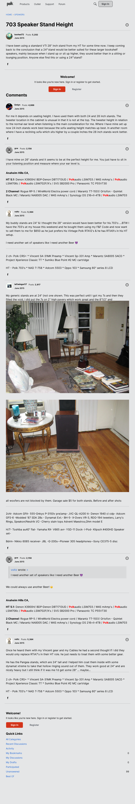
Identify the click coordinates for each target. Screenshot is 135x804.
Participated (12, 766)
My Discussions (14, 757)
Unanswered (67, 771)
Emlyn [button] (17, 105)
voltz (14, 569)
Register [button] (76, 89)
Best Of (10, 776)
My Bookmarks (67, 753)
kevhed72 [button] (19, 34)
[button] (127, 25)
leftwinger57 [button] (20, 284)
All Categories (13, 739)
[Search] (95, 4)
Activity (10, 748)
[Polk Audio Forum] (10, 4)
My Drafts (67, 762)
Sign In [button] (57, 89)
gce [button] (16, 148)
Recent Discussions (16, 743)
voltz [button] (16, 211)
